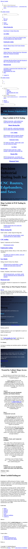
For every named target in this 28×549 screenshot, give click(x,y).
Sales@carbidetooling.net (10, 537)
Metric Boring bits (8, 27)
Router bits (4, 268)
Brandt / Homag (7, 45)
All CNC (6, 37)
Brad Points (6, 31)
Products (6, 511)
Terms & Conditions (8, 515)
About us (6, 509)
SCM (16, 45)
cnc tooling (6, 33)
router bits (6, 56)
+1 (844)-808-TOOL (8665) (10, 539)
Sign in (5, 20)
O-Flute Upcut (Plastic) (17, 37)
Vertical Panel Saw (17, 52)
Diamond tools (7, 64)
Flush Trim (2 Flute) (15, 61)
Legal (5, 513)
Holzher (23, 45)
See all (2, 289)
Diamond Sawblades (14, 53)
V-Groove (8, 61)
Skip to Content (4, 1)
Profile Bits (20, 68)
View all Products (15, 325)
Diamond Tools (14, 161)
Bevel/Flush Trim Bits (16, 60)
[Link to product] (14, 122)
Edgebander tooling (9, 42)
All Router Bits (7, 60)
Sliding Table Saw (8, 52)
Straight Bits (8, 70)
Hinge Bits (16, 31)
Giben (19, 45)
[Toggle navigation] (4, 83)
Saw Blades (14, 147)
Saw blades (6, 48)
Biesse (13, 45)
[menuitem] (5, 22)
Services (6, 512)
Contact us (6, 516)
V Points (11, 31)
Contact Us (6, 75)
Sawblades (6, 68)
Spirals (9, 37)
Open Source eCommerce (21, 547)
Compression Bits (13, 68)
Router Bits (14, 154)
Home (5, 508)
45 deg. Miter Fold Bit (16, 39)
